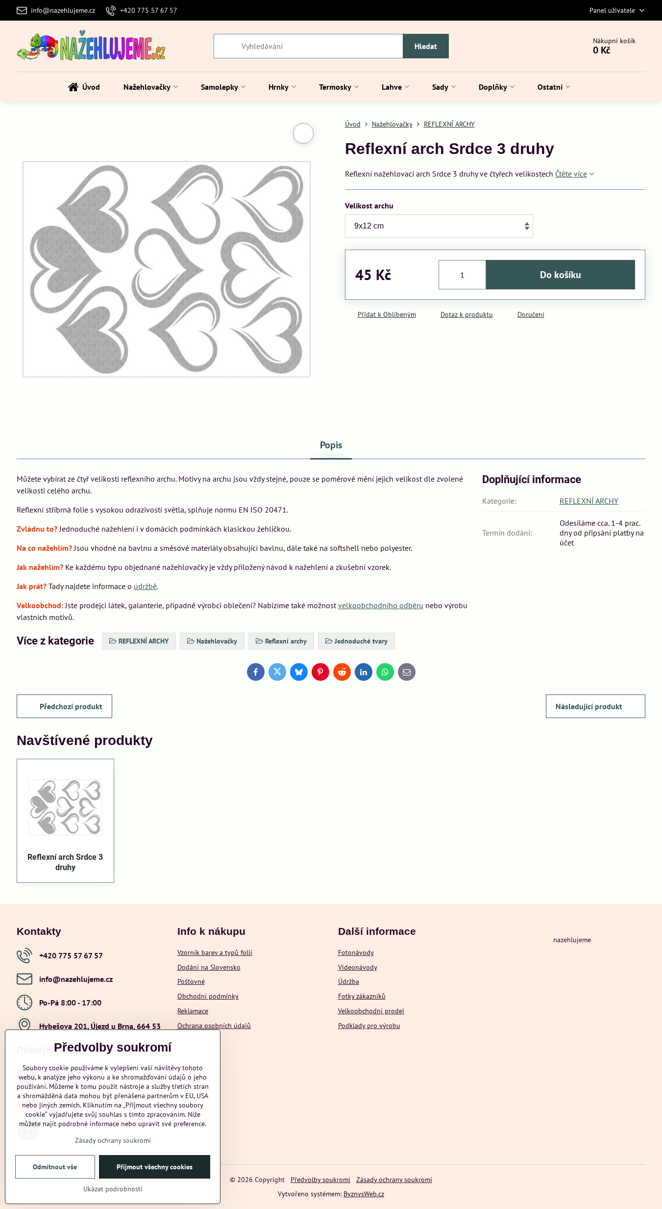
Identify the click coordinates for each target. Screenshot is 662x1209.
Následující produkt (589, 706)
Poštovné (191, 981)
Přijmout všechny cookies (155, 1166)
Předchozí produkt (71, 706)
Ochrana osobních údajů (214, 1025)
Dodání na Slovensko (209, 967)
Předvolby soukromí (320, 1179)
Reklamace (192, 1010)
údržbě (145, 586)
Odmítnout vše (55, 1166)
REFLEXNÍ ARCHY (589, 501)
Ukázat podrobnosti (113, 1188)
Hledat (426, 46)
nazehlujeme (572, 939)
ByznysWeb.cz (363, 1193)
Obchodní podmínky (208, 996)
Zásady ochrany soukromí (394, 1179)
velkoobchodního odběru (380, 605)
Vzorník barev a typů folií (214, 952)
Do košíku (560, 274)
